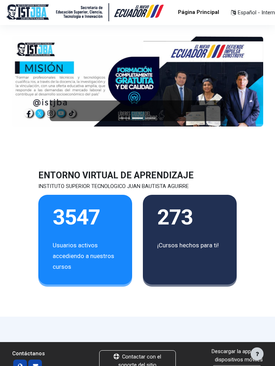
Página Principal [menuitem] (198, 12)
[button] (30, 81)
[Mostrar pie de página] (257, 353)
